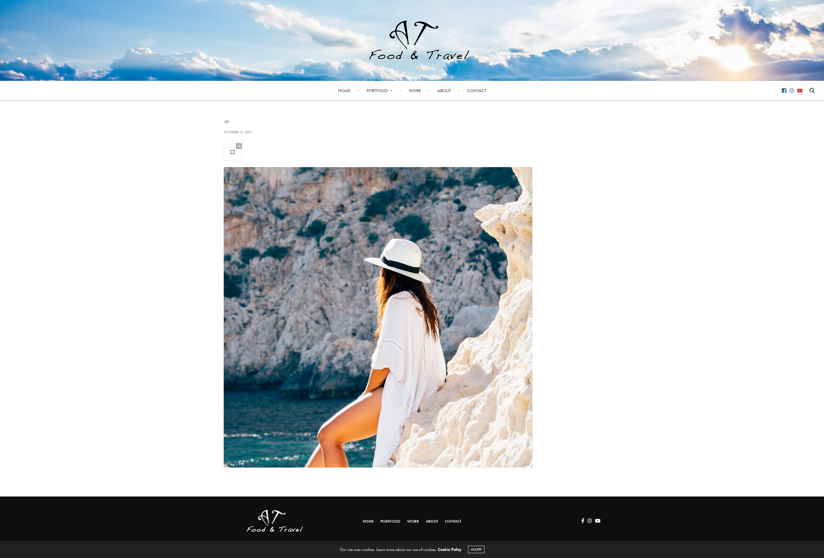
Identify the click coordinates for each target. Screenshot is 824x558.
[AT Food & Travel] (412, 40)
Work (415, 90)
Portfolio (377, 90)
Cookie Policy (450, 549)
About (444, 90)
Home (344, 90)
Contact (476, 90)
